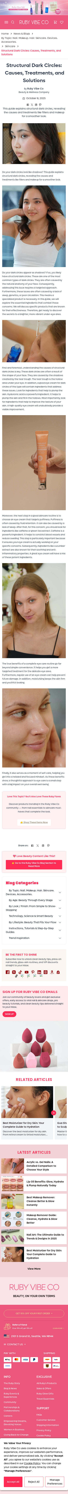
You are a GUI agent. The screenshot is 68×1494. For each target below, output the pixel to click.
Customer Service (46, 1420)
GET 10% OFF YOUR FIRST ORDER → (34, 1313)
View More (34, 1268)
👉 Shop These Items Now (34, 822)
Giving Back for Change (16, 1434)
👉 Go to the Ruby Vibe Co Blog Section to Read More (34, 865)
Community (10, 1402)
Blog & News (10, 1388)
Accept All (13, 1481)
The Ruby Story (12, 1383)
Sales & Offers (44, 1388)
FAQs (39, 1414)
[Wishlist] (62, 22)
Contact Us (15, 1344)
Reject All (34, 1481)
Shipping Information (48, 1425)
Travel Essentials (45, 1398)
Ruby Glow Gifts (45, 1393)
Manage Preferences (54, 1481)
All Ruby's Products (47, 1383)
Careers (8, 1415)
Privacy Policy (44, 1430)
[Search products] (12, 22)
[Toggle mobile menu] (6, 22)
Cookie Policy (44, 1435)
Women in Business (14, 1429)
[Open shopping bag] (55, 22)
